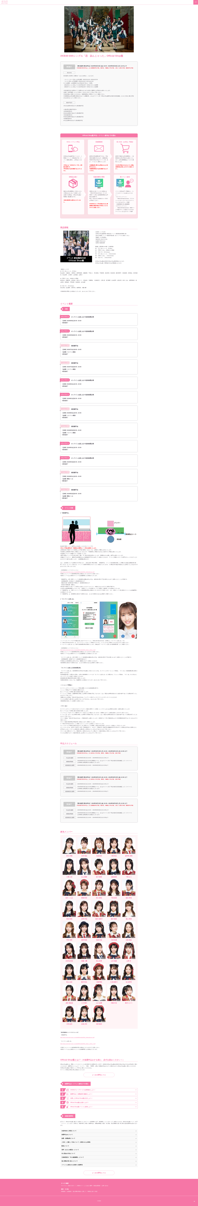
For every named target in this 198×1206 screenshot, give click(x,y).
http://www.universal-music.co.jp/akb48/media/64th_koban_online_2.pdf (77, 649)
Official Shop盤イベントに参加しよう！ (77, 1107)
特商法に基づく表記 (92, 1191)
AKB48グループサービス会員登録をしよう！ (79, 1090)
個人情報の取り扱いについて (70, 1161)
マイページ (64, 1185)
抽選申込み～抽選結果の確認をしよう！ (77, 1094)
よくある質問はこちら (99, 1075)
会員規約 (69, 1191)
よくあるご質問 (88, 1185)
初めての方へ (71, 1185)
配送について (65, 1146)
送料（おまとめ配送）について (70, 1149)
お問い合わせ (105, 1185)
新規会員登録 (97, 1185)
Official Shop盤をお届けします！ (75, 1102)
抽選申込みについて (67, 1134)
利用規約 (63, 1191)
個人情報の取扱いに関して (79, 1191)
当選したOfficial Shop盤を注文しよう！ (77, 1098)
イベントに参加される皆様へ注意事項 (72, 1164)
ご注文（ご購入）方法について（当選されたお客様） (76, 1142)
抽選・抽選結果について (68, 1138)
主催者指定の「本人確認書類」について (73, 1157)
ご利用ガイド (79, 1185)
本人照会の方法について (68, 1153)
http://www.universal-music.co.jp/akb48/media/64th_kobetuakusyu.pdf (77, 572)
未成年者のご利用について (69, 1130)
